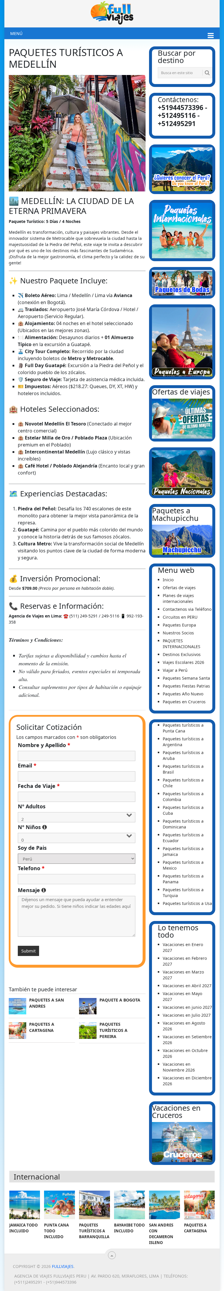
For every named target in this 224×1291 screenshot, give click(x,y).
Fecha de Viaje (39, 786)
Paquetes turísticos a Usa (187, 903)
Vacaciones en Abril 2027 (187, 985)
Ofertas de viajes (179, 587)
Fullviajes (63, 1266)
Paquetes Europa (179, 625)
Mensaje (76, 890)
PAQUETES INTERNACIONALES (181, 643)
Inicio (168, 579)
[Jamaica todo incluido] (24, 1205)
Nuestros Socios (178, 633)
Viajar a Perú (175, 670)
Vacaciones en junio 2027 (187, 1007)
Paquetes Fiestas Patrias (186, 686)
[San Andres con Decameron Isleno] (164, 1205)
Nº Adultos (32, 806)
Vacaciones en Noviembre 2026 (179, 1067)
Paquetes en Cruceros (184, 701)
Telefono (31, 868)
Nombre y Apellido (44, 745)
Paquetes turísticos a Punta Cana (183, 728)
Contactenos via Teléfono (187, 609)
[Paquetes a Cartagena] (199, 1205)
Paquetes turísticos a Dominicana (183, 824)
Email (27, 765)
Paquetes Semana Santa (186, 678)
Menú (16, 33)
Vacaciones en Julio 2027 (187, 1015)
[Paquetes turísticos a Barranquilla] (94, 1205)
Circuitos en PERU (180, 617)
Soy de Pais (32, 848)
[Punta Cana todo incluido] (59, 1205)
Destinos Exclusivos (182, 654)
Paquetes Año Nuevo (183, 694)
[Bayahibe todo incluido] (129, 1205)
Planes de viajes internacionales (178, 598)
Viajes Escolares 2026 (183, 662)
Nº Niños (76, 827)
